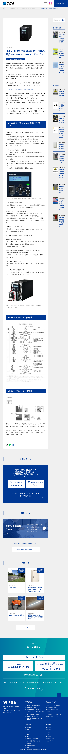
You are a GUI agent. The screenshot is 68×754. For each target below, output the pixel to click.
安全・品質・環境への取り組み (34, 741)
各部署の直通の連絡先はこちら (33, 675)
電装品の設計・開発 (31, 707)
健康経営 (29, 743)
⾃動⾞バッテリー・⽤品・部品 (54, 714)
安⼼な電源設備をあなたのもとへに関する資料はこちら (27, 495)
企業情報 (28, 724)
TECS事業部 (16, 484)
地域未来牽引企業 (31, 745)
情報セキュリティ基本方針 (33, 738)
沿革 (28, 734)
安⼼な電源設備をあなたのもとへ (34, 709)
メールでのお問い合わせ (37, 484)
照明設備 (49, 712)
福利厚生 (49, 736)
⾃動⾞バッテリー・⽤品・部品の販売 (35, 712)
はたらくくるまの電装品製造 (33, 705)
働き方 (49, 734)
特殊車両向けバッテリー (53, 716)
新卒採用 (49, 727)
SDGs (28, 736)
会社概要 (29, 727)
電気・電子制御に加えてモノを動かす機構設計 (35, 719)
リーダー (29, 732)
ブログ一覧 (24, 627)
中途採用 (49, 729)
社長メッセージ (51, 732)
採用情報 (49, 724)
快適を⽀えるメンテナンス (33, 716)
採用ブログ (50, 741)
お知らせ (29, 747)
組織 (28, 729)
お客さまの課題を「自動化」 (33, 714)
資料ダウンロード (35, 688)
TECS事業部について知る (25, 550)
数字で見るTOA (51, 738)
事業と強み (28, 702)
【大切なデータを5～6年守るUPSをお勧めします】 (20, 89)
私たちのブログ (51, 702)
